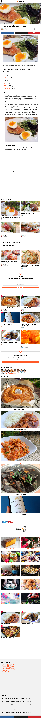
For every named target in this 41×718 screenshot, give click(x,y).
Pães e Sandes (30, 211)
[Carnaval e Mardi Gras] (30, 584)
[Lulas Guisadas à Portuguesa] (30, 301)
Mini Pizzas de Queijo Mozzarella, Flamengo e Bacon (9, 262)
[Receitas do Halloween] (10, 584)
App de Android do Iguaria (6, 665)
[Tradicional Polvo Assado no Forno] (10, 631)
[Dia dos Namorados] (30, 598)
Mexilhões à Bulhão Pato (20, 494)
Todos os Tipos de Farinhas (6, 671)
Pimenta (5, 86)
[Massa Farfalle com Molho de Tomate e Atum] (30, 317)
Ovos (5, 75)
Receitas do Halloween (10, 590)
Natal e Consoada (30, 548)
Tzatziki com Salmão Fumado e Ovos (10, 217)
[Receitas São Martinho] (10, 570)
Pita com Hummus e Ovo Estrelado (10, 234)
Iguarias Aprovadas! (10, 548)
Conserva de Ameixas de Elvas (9, 342)
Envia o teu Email (20, 287)
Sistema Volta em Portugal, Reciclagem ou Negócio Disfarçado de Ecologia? (17, 704)
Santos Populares (30, 576)
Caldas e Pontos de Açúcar (6, 667)
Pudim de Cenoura (26, 345)
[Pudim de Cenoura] (30, 337)
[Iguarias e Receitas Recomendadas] (10, 542)
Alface (5, 83)
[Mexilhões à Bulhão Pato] (20, 478)
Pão (4, 82)
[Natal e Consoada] (30, 542)
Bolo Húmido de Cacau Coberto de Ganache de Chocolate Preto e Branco (16, 701)
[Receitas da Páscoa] (10, 556)
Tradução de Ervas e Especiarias (7, 670)
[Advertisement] (20, 158)
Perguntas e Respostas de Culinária (10, 373)
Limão (5, 78)
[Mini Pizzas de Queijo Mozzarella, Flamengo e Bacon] (10, 255)
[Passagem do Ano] (30, 556)
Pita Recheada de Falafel (27, 213)
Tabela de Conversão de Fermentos (8, 668)
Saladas (2, 215)
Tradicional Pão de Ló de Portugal (9, 308)
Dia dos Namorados (31, 605)
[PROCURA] (39, 1)
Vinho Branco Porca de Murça (8, 324)
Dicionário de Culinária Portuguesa (8, 666)
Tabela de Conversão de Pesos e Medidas (9, 669)
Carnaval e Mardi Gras (30, 590)
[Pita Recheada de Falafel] (30, 206)
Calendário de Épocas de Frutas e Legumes (9, 672)
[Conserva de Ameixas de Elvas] (10, 335)
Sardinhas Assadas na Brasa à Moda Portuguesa (12, 709)
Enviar (20, 362)
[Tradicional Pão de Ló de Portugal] (10, 301)
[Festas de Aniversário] (10, 598)
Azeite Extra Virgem (8, 88)
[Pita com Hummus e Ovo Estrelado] (10, 227)
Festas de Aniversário (10, 605)
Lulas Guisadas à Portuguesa (28, 308)
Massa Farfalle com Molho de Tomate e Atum (28, 325)
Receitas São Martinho (10, 576)
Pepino (5, 85)
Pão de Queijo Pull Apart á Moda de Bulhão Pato (30, 266)
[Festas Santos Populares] (30, 570)
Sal (4, 80)
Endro (5, 77)
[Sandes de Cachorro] (30, 227)
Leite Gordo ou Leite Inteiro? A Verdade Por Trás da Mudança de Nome (16, 698)
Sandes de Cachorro (26, 234)
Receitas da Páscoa (10, 562)
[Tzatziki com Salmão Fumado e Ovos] (10, 208)
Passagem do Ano (30, 562)
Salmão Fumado (7, 74)
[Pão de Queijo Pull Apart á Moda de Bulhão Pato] (30, 257)
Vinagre (5, 90)
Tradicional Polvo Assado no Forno (7, 637)
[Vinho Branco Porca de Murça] (10, 317)
